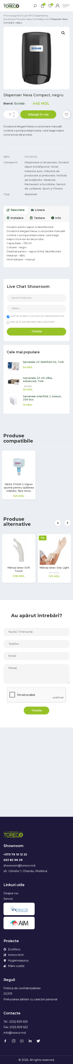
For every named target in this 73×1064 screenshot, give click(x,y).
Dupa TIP (26, 15)
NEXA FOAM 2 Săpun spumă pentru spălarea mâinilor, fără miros (19, 487)
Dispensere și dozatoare (41, 162)
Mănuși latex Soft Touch (18, 569)
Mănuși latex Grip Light (54, 567)
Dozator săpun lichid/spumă (33, 19)
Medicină (49, 179)
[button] (58, 523)
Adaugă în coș (38, 114)
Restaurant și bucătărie (40, 184)
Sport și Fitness (52, 188)
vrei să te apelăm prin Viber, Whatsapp (32, 322)
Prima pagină (11, 15)
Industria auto (34, 171)
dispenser (31, 194)
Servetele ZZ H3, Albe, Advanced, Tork (38, 379)
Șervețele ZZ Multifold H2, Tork (43, 361)
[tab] (16, 210)
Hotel (54, 166)
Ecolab (19, 103)
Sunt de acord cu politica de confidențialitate (37, 316)
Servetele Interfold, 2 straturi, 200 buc (42, 398)
